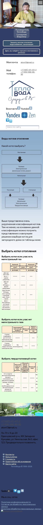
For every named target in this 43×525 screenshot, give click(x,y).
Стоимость (10, 459)
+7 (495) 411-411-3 (28, 70)
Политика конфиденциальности (16, 502)
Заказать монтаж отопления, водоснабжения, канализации (21, 43)
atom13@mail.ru (27, 62)
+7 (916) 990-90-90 (11, 424)
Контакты (9, 454)
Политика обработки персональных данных (21, 509)
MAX (10, 121)
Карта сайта (10, 464)
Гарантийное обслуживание (18, 461)
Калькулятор (11, 457)
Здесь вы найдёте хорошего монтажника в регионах (21, 52)
